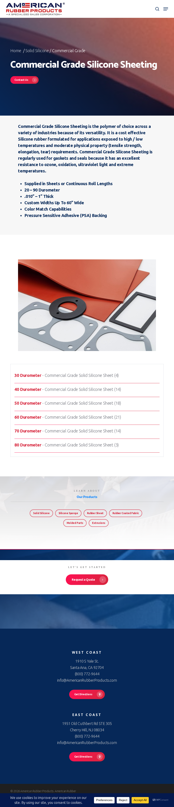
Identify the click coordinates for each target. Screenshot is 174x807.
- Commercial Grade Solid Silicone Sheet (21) (67, 417)
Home (16, 50)
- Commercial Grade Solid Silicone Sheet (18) (67, 403)
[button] (165, 9)
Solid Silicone (37, 50)
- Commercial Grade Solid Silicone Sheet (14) (67, 389)
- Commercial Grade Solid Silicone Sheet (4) (66, 375)
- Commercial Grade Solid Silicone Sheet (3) (66, 444)
